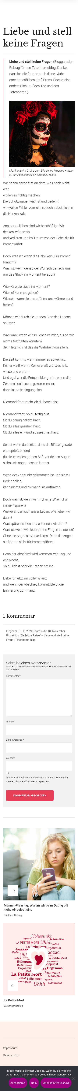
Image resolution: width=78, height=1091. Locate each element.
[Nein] (73, 1079)
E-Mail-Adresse (15, 739)
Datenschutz (11, 1055)
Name (10, 721)
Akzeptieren (17, 1082)
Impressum (10, 1048)
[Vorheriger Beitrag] (39, 959)
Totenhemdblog (44, 68)
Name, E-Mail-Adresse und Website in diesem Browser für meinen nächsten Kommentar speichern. (37, 779)
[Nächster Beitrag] (39, 864)
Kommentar (13, 676)
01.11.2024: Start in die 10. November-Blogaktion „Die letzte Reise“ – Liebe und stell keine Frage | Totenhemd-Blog (37, 635)
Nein (34, 1082)
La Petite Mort (14, 1000)
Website (10, 758)
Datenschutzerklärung (55, 1082)
